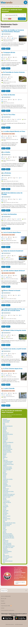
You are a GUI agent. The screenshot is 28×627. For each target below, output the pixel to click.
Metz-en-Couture (6, 516)
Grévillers (5, 483)
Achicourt (5, 419)
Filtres (8, 18)
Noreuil (4, 526)
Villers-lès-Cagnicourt (7, 556)
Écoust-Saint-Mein (7, 469)
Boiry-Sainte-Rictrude (7, 449)
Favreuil (4, 475)
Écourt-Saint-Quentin (7, 468)
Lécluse (4, 509)
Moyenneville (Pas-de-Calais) (9, 522)
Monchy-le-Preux (6, 518)
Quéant (4, 531)
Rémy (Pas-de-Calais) (7, 533)
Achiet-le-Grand (6, 420)
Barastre (5, 431)
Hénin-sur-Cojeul (6, 496)
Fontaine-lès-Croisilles (8, 479)
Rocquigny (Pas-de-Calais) (8, 537)
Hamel (4, 487)
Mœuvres (5, 517)
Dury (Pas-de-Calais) (7, 467)
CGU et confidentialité (5, 596)
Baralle (4, 430)
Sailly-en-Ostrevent (7, 543)
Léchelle (4, 507)
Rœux (4, 539)
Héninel (4, 498)
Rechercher (21, 18)
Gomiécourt (5, 482)
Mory (4, 521)
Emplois (2, 601)
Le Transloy (5, 505)
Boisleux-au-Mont (7, 450)
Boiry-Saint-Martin (7, 447)
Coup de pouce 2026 (5, 605)
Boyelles (4, 454)
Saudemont (5, 550)
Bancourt (5, 427)
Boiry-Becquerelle (7, 445)
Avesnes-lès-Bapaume (8, 426)
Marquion (5, 511)
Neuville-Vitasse (6, 525)
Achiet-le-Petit (6, 422)
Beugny (4, 441)
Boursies (5, 453)
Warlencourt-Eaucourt (8, 561)
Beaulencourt (6, 432)
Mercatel (5, 514)
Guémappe (5, 484)
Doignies (5, 465)
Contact (2, 608)
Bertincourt (5, 438)
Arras (4, 424)
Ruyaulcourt (5, 541)
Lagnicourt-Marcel (7, 502)
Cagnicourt (5, 460)
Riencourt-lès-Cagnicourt (8, 536)
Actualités (3, 603)
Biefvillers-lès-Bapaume (8, 442)
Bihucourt (5, 443)
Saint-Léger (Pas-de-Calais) (9, 546)
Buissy (4, 456)
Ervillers (4, 471)
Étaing (4, 472)
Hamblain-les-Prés (7, 486)
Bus (3, 458)
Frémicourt (5, 480)
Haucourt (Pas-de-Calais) (8, 491)
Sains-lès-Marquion (7, 544)
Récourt (4, 532)
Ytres (4, 562)
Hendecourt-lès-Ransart (8, 495)
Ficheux (4, 477)
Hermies (5, 499)
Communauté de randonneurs (7, 610)
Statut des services (10, 624)
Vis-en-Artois (5, 558)
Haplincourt (5, 490)
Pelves (4, 528)
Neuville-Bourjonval (7, 524)
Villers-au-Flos (6, 555)
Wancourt (5, 559)
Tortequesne (5, 552)
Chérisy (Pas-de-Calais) (8, 461)
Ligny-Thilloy (5, 510)
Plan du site (3, 598)
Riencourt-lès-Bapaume (8, 535)
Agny (4, 423)
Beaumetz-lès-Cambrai (8, 434)
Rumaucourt (5, 540)
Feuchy (4, 476)
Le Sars (4, 503)
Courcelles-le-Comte (7, 462)
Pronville (5, 529)
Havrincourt (5, 492)
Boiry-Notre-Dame (7, 446)
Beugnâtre (5, 439)
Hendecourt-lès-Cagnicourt (9, 494)
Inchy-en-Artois (6, 501)
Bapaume (5, 428)
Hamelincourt (6, 488)
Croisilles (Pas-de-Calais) (8, 464)
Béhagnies (5, 437)
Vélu (4, 554)
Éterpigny (5, 473)
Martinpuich (5, 513)
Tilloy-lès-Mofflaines (7, 551)
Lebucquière (5, 506)
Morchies (5, 520)
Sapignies (5, 548)
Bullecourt (5, 457)
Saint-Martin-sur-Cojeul (8, 547)
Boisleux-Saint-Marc (7, 452)
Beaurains (5, 435)
